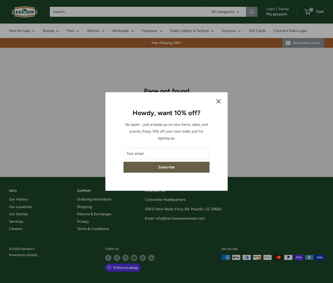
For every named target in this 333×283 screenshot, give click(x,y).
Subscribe (166, 167)
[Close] (218, 101)
